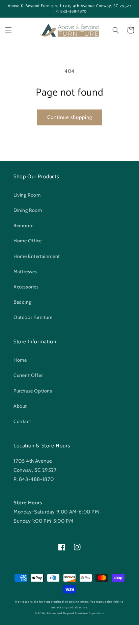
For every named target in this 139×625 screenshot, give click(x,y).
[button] (8, 30)
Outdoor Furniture (32, 317)
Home (20, 360)
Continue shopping (69, 117)
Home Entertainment (36, 256)
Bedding (22, 302)
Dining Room (27, 210)
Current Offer (28, 375)
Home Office (27, 241)
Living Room (27, 195)
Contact (22, 421)
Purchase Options (32, 391)
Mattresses (25, 271)
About (20, 406)
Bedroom (23, 225)
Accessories (26, 287)
